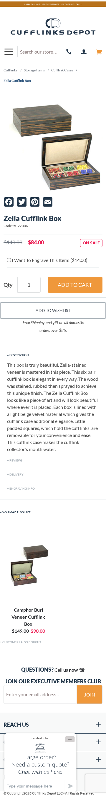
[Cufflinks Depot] (53, 27)
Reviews (15, 460)
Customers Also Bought (21, 642)
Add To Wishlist (53, 310)
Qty (8, 285)
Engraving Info (22, 488)
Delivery (16, 474)
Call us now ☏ (69, 670)
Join (89, 694)
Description (19, 355)
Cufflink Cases (62, 70)
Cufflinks (10, 70)
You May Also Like (16, 512)
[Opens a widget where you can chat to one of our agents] (40, 762)
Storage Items (34, 70)
